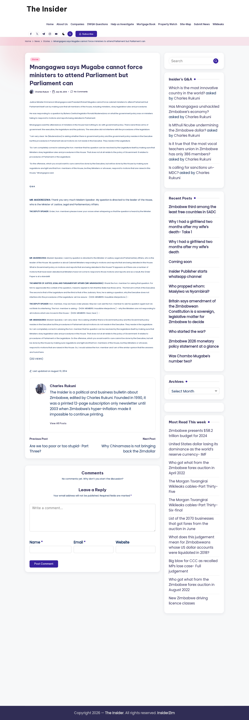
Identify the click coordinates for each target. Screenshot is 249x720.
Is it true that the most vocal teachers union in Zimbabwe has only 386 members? (193, 148)
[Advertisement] (51, 234)
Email (80, 542)
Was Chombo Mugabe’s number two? (189, 359)
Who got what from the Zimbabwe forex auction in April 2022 (192, 467)
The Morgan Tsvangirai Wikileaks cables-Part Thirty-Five (193, 486)
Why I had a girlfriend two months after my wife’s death (190, 246)
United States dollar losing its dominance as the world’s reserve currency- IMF (193, 449)
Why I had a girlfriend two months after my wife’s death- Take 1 (190, 226)
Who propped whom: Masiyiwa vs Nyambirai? (189, 289)
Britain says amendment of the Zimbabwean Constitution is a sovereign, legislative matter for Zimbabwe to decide (192, 311)
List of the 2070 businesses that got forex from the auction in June (191, 523)
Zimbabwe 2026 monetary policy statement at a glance (194, 344)
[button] (86, 34)
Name (36, 542)
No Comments (81, 91)
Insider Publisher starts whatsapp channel (188, 274)
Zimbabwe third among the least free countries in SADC (192, 209)
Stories (35, 59)
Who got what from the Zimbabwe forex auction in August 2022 (192, 584)
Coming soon (180, 261)
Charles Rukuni (63, 386)
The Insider (47, 8)
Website (122, 542)
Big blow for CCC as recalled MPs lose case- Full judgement (193, 566)
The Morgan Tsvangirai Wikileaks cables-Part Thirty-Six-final (193, 505)
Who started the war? (187, 331)
